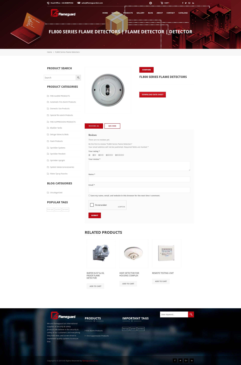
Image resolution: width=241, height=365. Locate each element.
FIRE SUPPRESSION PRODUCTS (63, 122)
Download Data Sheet (152, 94)
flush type (50, 209)
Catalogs (183, 13)
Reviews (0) (94, 126)
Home (105, 13)
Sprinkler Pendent (57, 154)
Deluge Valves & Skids (59, 134)
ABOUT (160, 13)
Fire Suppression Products (97, 336)
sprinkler (58, 209)
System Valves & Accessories (62, 167)
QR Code (112, 126)
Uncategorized (56, 192)
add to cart (95, 286)
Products (128, 13)
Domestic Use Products (60, 108)
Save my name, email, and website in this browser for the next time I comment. (125, 195)
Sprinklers (66, 209)
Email (91, 185)
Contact (171, 13)
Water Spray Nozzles (59, 173)
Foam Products (56, 141)
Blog (150, 13)
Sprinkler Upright (57, 160)
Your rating (94, 151)
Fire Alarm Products (94, 330)
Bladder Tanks (56, 128)
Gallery (140, 13)
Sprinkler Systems (57, 148)
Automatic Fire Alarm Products (63, 102)
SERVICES (116, 13)
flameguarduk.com (90, 360)
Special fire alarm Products (61, 115)
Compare (146, 70)
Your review (94, 159)
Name (91, 174)
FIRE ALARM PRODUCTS (60, 96)
